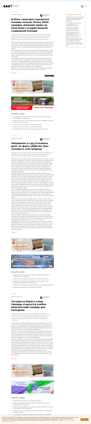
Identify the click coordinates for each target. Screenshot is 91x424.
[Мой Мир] (51, 76)
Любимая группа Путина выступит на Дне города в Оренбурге (30, 129)
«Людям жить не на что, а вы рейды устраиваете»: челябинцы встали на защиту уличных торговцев (33, 121)
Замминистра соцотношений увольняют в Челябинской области (31, 278)
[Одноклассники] (47, 76)
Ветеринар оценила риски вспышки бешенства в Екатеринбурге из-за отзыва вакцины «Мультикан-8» (73, 34)
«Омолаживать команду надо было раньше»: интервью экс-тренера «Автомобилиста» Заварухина (32, 117)
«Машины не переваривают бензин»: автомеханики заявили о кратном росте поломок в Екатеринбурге (32, 407)
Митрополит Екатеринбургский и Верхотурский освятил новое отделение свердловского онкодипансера (31, 282)
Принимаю (84, 419)
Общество (14, 72)
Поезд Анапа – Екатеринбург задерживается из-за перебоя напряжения (33, 285)
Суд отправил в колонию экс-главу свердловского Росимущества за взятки (73, 24)
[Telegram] (49, 76)
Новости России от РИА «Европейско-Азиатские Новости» (8, 6)
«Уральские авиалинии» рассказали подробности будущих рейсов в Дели (72, 29)
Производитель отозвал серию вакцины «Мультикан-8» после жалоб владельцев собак (32, 411)
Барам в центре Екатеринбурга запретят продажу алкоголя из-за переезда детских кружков (31, 276)
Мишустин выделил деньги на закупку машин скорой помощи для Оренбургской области (74, 39)
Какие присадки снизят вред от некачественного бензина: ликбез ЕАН (74, 44)
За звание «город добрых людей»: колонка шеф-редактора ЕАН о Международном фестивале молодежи (75, 19)
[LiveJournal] (53, 76)
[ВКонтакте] (45, 76)
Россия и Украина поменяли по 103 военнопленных (27, 124)
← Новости (14, 11)
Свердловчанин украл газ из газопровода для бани (27, 126)
